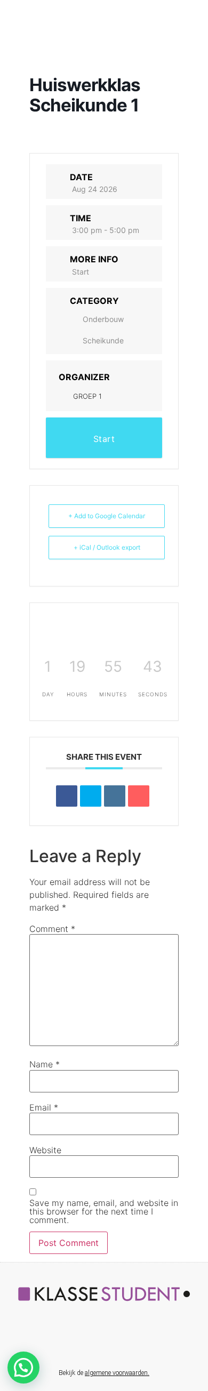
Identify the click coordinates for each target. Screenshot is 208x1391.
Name (44, 1064)
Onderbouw (103, 319)
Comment (52, 928)
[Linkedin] (114, 796)
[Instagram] (137, 1341)
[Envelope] (115, 1341)
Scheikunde (103, 340)
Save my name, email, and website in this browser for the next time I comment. (103, 1211)
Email (43, 1107)
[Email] (138, 796)
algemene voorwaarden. (117, 1373)
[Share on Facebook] (66, 796)
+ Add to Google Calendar (106, 516)
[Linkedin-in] (92, 1341)
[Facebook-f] (70, 1341)
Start (80, 271)
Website (45, 1150)
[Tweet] (90, 796)
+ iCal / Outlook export (107, 547)
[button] (23, 1368)
